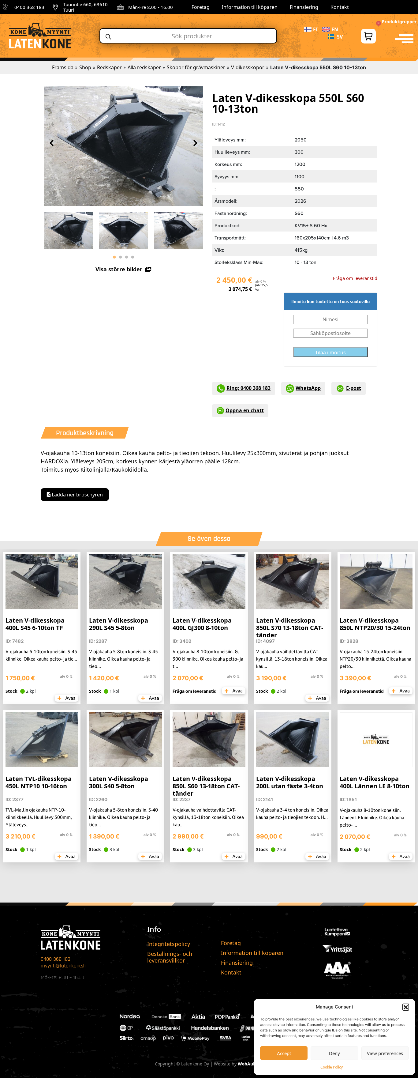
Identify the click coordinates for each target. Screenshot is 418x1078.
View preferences (385, 1053)
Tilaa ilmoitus (330, 352)
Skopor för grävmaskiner (196, 67)
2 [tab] (120, 257)
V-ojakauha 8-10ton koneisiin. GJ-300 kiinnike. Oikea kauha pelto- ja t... (208, 659)
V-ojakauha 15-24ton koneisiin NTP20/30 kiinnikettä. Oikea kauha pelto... (375, 659)
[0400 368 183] (6, 7)
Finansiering (304, 7)
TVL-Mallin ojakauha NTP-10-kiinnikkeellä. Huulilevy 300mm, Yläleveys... (39, 817)
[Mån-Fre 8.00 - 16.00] (120, 7)
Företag (201, 7)
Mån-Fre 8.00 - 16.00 (150, 7)
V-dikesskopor (247, 67)
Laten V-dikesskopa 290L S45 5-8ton (118, 624)
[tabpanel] (68, 229)
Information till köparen (250, 7)
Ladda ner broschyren (76, 494)
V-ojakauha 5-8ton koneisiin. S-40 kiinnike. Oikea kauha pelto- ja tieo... (123, 817)
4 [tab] (132, 257)
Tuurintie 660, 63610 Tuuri (85, 7)
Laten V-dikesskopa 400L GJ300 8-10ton (202, 624)
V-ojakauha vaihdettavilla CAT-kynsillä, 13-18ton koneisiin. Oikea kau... (291, 659)
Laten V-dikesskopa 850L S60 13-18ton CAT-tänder (206, 786)
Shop (85, 67)
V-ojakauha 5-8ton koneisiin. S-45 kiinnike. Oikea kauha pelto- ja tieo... (123, 659)
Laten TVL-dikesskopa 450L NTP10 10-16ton (39, 782)
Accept (284, 1053)
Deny (334, 1053)
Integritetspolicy (168, 944)
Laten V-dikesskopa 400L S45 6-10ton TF (35, 624)
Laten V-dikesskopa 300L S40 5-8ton (118, 782)
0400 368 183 (29, 7)
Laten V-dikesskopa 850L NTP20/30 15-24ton (375, 624)
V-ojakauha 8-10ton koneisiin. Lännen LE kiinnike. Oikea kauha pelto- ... (372, 817)
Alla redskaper (144, 67)
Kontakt (339, 7)
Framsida (62, 67)
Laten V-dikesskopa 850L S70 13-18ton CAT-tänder (289, 627)
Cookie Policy (331, 1067)
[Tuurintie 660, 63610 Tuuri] (55, 7)
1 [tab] (114, 257)
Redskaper (109, 67)
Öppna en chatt (245, 410)
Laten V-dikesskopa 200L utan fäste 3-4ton (289, 782)
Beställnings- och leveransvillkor (169, 957)
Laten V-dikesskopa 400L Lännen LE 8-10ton (374, 782)
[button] (406, 1007)
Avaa (70, 698)
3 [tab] (126, 257)
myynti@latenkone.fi (63, 965)
